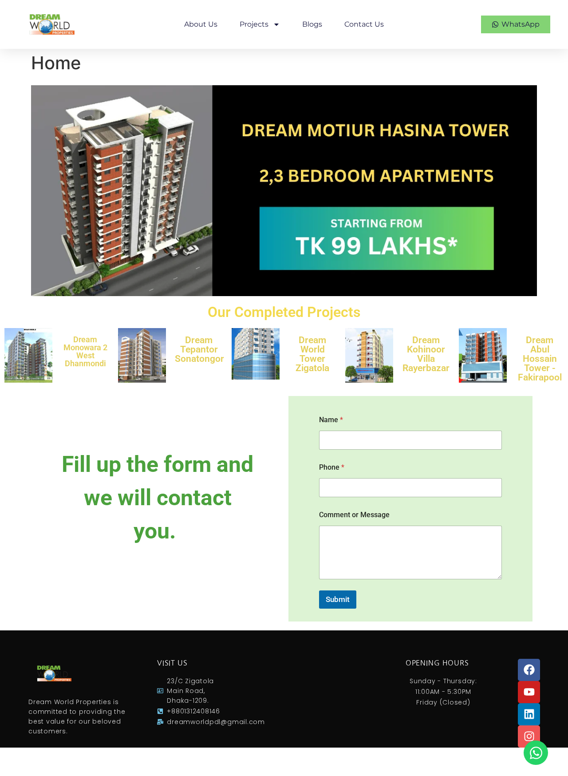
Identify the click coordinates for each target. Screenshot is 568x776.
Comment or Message (354, 515)
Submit (338, 599)
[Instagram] (529, 736)
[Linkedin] (529, 714)
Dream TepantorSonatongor (199, 349)
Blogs (312, 24)
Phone (331, 467)
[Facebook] (529, 670)
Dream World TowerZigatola (312, 354)
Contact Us (364, 24)
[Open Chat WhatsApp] (536, 752)
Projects (254, 24)
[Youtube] (529, 692)
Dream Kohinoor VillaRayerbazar (426, 354)
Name (331, 420)
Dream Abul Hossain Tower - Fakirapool (540, 359)
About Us (200, 24)
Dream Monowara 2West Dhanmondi (85, 351)
